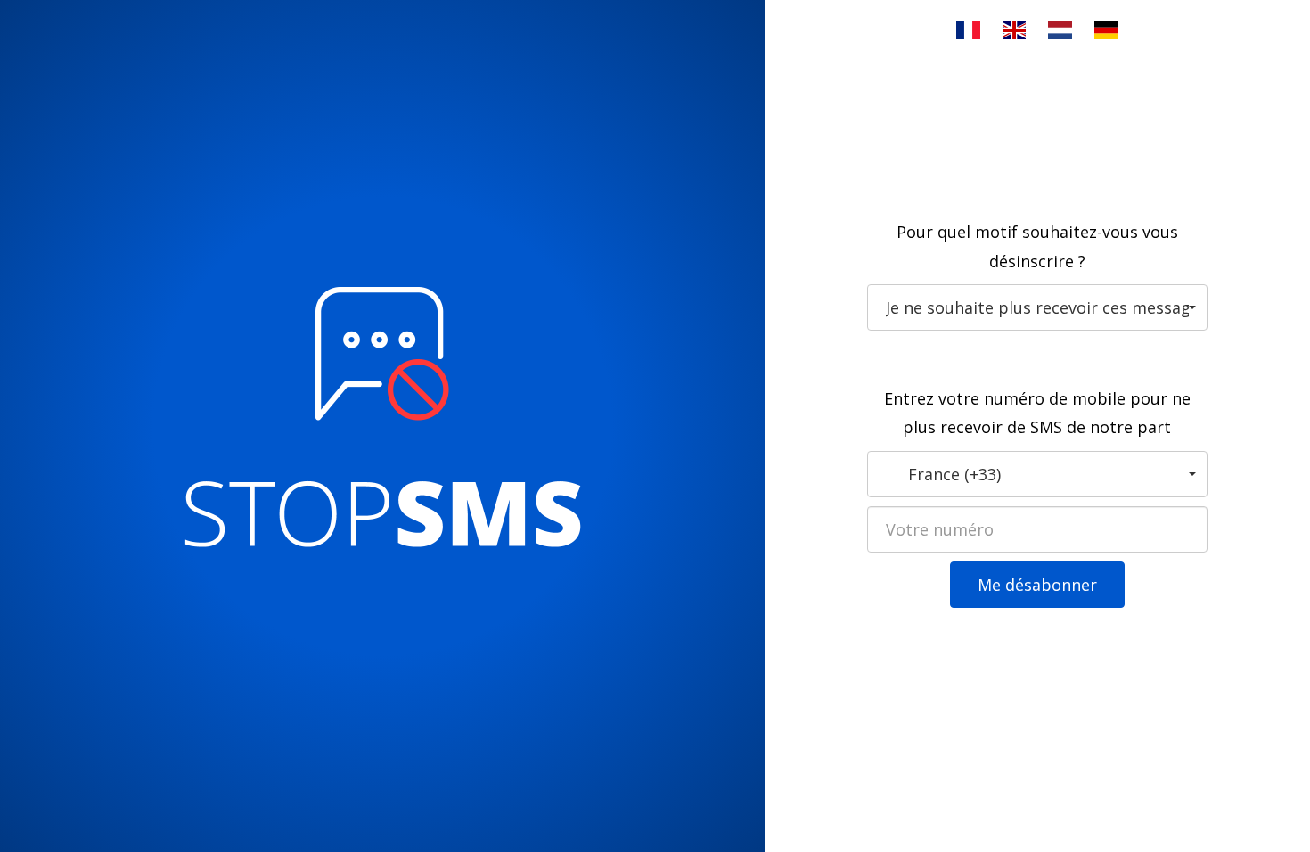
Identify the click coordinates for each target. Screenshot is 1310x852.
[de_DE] (1106, 31)
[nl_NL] (1060, 31)
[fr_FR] (968, 31)
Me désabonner (1037, 584)
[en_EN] (1015, 31)
